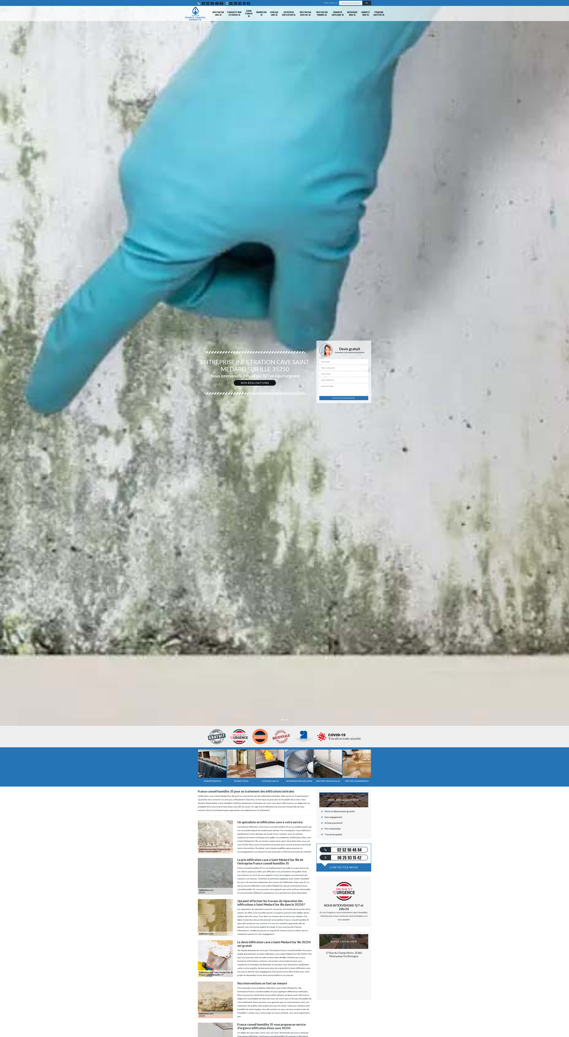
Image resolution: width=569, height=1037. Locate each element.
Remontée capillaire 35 (338, 13)
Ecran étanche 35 (248, 13)
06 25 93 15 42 (239, 3)
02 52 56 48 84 (212, 3)
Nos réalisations (255, 382)
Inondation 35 (261, 13)
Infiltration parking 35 (322, 13)
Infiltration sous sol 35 (305, 13)
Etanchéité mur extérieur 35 (234, 13)
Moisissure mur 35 (352, 13)
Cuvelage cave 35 (274, 13)
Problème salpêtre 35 (378, 13)
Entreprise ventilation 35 (288, 13)
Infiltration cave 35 (218, 13)
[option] (284, 415)
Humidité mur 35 (365, 13)
